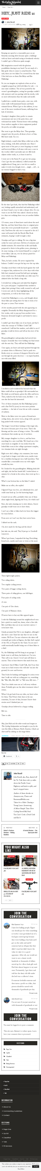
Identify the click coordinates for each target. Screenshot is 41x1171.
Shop (19, 1161)
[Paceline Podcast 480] (11, 860)
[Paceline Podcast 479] (29, 883)
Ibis (7, 763)
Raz (18, 763)
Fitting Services (10, 1063)
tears (23, 763)
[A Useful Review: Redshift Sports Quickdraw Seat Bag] (29, 860)
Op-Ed (8, 1053)
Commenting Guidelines (12, 1111)
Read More (21, 1169)
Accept (36, 1166)
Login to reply (34, 993)
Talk (7, 1060)
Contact (6, 1115)
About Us (7, 1107)
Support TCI (27, 1161)
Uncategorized (10, 1067)
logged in (16, 1025)
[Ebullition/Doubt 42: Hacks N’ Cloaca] (11, 883)
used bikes (13, 763)
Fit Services (7, 1146)
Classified (9, 1056)
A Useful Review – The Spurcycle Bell (30, 831)
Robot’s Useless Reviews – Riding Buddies (9, 832)
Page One (5, 18)
